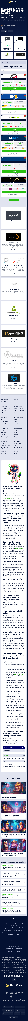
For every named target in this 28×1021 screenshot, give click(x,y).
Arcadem (16, 404)
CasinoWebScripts (6, 410)
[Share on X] (2, 31)
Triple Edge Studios (6, 448)
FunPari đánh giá (14, 131)
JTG (15, 419)
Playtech (6, 755)
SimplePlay (17, 443)
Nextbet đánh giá (14, 174)
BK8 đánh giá (14, 111)
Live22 (15, 421)
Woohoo (16, 454)
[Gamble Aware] (12, 1000)
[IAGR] (6, 993)
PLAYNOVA (4, 432)
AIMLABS (3, 402)
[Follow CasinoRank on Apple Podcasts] (22, 976)
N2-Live (16, 426)
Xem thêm (12, 200)
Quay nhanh (17, 437)
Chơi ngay (13, 88)
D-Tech (3, 413)
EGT (2, 415)
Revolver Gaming (5, 441)
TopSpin (16, 445)
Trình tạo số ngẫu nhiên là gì (13, 934)
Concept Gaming (18, 410)
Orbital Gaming (18, 428)
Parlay (15, 430)
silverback (4, 443)
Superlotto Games (6, 445)
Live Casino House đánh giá (13, 194)
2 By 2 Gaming (5, 399)
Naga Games (4, 428)
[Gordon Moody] (13, 996)
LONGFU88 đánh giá (13, 90)
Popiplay (16, 434)
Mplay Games (17, 423)
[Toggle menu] (2, 1)
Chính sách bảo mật (14, 946)
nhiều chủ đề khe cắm (19, 674)
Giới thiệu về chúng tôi (14, 944)
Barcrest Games (18, 406)
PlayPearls (17, 432)
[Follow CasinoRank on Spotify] (18, 976)
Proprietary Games (6, 437)
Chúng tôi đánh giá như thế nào (14, 948)
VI (13, 979)
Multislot (3, 426)
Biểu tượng (14, 925)
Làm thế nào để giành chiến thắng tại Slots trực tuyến (13, 931)
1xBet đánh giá (13, 153)
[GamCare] (19, 993)
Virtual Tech (4, 451)
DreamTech (17, 413)
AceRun (16, 399)
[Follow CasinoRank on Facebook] (5, 976)
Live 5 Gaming (5, 421)
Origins (3, 430)
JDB (2, 419)
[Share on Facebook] (5, 31)
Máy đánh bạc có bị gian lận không (14, 923)
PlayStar (3, 434)
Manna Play (4, 423)
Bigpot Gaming (18, 408)
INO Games (4, 417)
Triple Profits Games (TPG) (19, 448)
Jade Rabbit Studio (19, 417)
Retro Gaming (17, 439)
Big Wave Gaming (5, 408)
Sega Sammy (17, 441)
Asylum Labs (4, 406)
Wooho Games (5, 454)
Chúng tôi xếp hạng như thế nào (13, 951)
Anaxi (2, 404)
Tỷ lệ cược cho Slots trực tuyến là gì (14, 928)
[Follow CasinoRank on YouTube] (15, 976)
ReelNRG (3, 439)
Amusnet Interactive (19, 402)
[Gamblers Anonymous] (11, 993)
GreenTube (17, 415)
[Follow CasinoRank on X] (12, 976)
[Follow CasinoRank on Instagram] (8, 976)
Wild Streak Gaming (19, 451)
